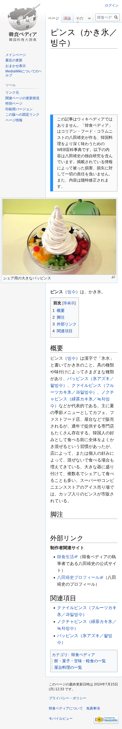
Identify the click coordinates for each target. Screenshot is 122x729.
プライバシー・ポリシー (67, 698)
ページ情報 (13, 120)
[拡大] (113, 277)
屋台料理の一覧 (68, 667)
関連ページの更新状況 (22, 98)
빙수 (71, 291)
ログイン (112, 5)
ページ (53, 18)
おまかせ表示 (15, 66)
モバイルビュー (61, 719)
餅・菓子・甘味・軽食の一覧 (80, 661)
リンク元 (12, 92)
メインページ (15, 55)
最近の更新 (13, 60)
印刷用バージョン (19, 109)
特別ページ (13, 103)
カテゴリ (60, 654)
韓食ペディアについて (66, 708)
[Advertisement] (83, 81)
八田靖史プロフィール (78, 577)
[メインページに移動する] (22, 22)
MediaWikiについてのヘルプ (23, 73)
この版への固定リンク (22, 115)
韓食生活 (65, 556)
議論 (67, 18)
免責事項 (93, 708)
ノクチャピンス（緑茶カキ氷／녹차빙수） (82, 399)
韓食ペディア (83, 654)
